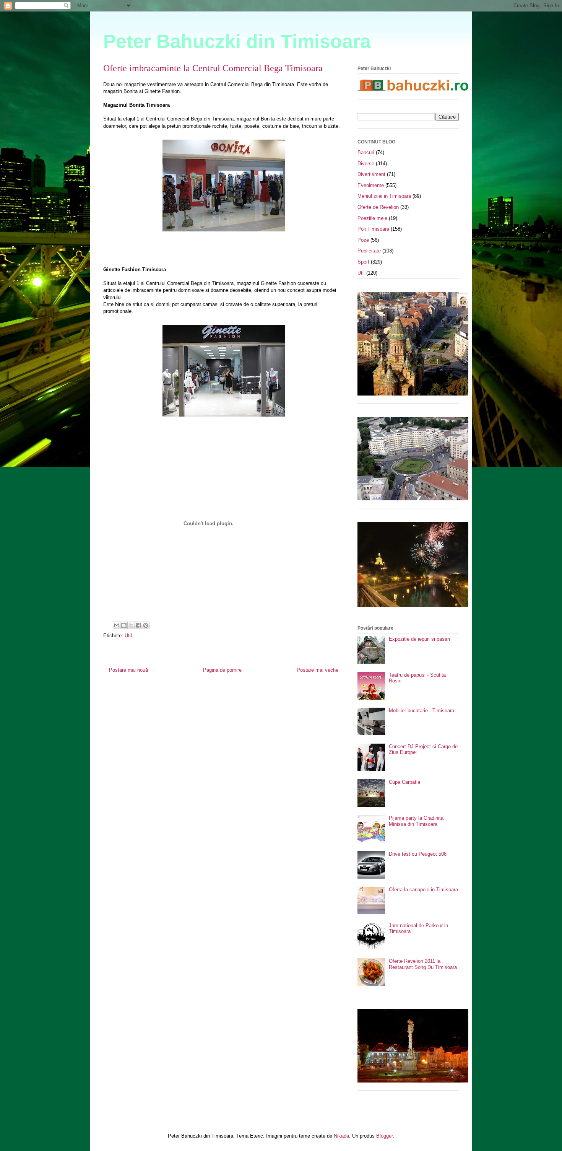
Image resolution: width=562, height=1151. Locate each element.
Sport (363, 262)
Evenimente (370, 185)
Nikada (341, 1136)
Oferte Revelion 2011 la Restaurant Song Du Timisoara (423, 964)
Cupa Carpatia (404, 782)
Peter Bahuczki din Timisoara (237, 41)
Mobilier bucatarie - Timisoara (421, 710)
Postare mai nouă (128, 670)
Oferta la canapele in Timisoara (423, 889)
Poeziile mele (372, 218)
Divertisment (371, 174)
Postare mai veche (317, 670)
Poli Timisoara (373, 229)
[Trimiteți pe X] (131, 625)
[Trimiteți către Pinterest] (145, 625)
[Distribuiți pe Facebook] (138, 625)
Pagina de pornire (222, 670)
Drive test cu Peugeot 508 (418, 854)
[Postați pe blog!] (124, 625)
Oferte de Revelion (378, 207)
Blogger (384, 1136)
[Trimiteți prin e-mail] (116, 625)
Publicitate (369, 251)
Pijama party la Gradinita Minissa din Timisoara (416, 821)
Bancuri (365, 152)
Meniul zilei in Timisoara (384, 196)
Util (128, 635)
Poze (363, 240)
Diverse (365, 163)
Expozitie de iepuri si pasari (419, 639)
